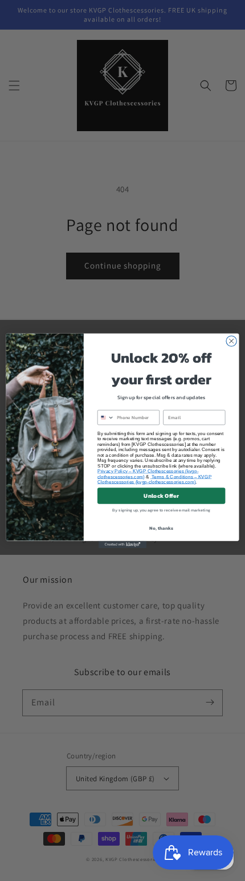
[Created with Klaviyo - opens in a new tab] (122, 544)
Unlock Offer (161, 495)
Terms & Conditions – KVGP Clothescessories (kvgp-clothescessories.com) (154, 479)
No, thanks (161, 527)
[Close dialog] (231, 340)
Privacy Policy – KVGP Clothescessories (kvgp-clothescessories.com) (147, 473)
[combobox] (105, 417)
